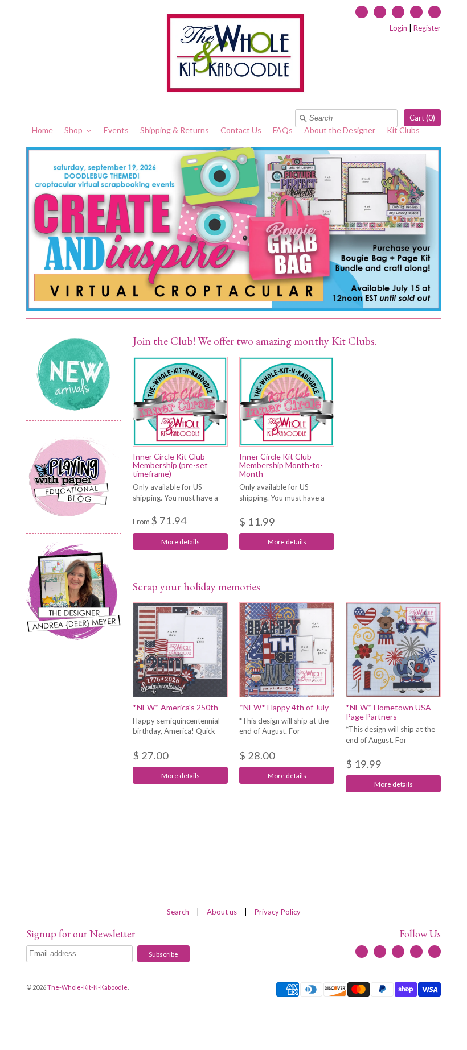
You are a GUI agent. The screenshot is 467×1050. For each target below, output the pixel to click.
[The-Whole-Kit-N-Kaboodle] (233, 54)
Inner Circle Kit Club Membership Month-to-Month (281, 465)
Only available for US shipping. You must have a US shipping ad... (175, 497)
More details (180, 541)
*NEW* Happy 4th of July (284, 707)
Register (427, 27)
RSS (380, 12)
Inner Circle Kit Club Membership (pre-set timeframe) (170, 465)
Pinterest (434, 12)
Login (398, 27)
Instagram (416, 12)
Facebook (361, 12)
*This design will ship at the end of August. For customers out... (284, 731)
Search (178, 911)
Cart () (422, 117)
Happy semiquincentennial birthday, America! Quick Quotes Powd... (176, 731)
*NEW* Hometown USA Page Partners (388, 711)
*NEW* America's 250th (175, 707)
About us (222, 911)
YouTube (398, 12)
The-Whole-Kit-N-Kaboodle (87, 987)
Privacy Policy (278, 911)
